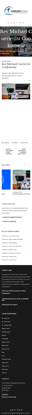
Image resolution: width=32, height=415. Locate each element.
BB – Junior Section (6, 321)
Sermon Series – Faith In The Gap (9, 256)
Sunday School (5, 362)
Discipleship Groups (6, 332)
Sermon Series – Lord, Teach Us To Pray (10, 236)
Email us (5, 394)
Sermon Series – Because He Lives (9, 260)
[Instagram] (21, 23)
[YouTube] (11, 23)
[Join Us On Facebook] (18, 23)
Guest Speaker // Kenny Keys (11, 194)
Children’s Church (6, 328)
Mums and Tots (5, 345)
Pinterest (24, 143)
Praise (3, 352)
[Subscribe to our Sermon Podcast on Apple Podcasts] (16, 23)
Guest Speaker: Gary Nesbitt (9, 151)
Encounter (4, 335)
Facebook (5, 143)
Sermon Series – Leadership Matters (9, 242)
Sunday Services (5, 366)
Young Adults (5, 369)
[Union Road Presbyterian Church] (16, 10)
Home (2, 51)
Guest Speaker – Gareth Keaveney (22, 151)
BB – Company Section (7, 325)
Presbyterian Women (6, 359)
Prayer (3, 355)
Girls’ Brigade (5, 338)
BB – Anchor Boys (6, 318)
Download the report (10, 305)
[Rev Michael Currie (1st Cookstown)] (16, 91)
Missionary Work (5, 342)
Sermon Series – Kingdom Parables (9, 249)
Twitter (15, 143)
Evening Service (10, 76)
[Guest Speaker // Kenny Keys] (16, 179)
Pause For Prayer (5, 349)
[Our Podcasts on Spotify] (14, 23)
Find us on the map (9, 397)
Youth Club (4, 372)
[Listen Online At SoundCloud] (23, 23)
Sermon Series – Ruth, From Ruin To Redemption (12, 239)
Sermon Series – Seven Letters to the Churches (12, 246)
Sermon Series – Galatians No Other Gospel (11, 253)
